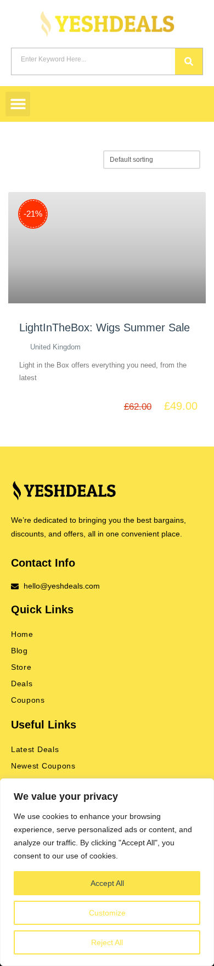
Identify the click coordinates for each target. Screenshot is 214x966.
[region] (107, 872)
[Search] (188, 61)
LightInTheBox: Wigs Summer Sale (104, 327)
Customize (107, 912)
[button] (17, 104)
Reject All (107, 942)
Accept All (107, 883)
